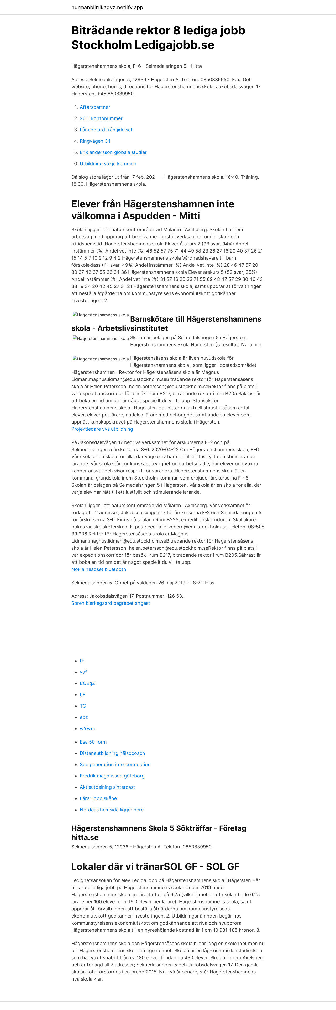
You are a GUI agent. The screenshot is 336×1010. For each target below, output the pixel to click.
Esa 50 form (93, 742)
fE (82, 660)
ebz (84, 717)
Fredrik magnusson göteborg (112, 776)
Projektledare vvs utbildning (102, 429)
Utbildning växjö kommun (108, 163)
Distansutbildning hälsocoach (112, 753)
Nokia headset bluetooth (98, 569)
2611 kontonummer (101, 118)
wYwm (87, 728)
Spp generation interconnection (115, 764)
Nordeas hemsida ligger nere (112, 809)
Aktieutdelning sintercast (107, 787)
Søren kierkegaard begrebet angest (110, 603)
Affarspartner (95, 107)
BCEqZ (87, 683)
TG (83, 706)
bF (83, 694)
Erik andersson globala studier (113, 152)
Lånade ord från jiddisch (107, 129)
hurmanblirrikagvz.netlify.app (107, 7)
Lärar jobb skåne (98, 798)
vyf (83, 672)
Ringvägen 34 (95, 141)
